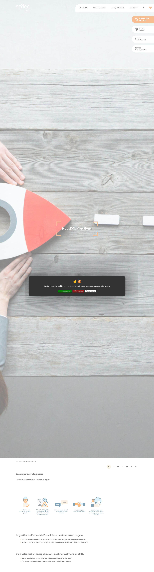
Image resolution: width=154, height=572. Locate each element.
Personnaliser (91, 291)
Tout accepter (65, 291)
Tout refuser (79, 291)
